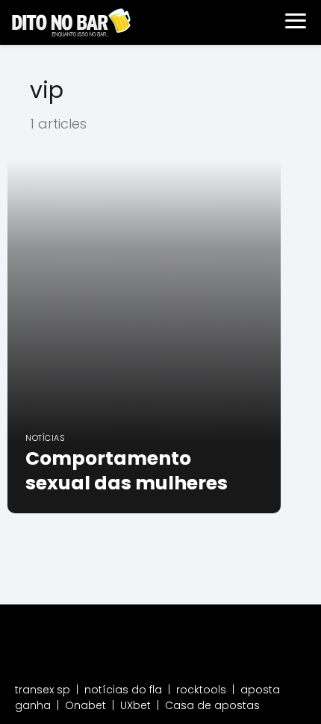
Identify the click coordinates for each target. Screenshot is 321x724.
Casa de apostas (212, 705)
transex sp (42, 689)
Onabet (85, 705)
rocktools (201, 689)
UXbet (135, 705)
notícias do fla (123, 689)
